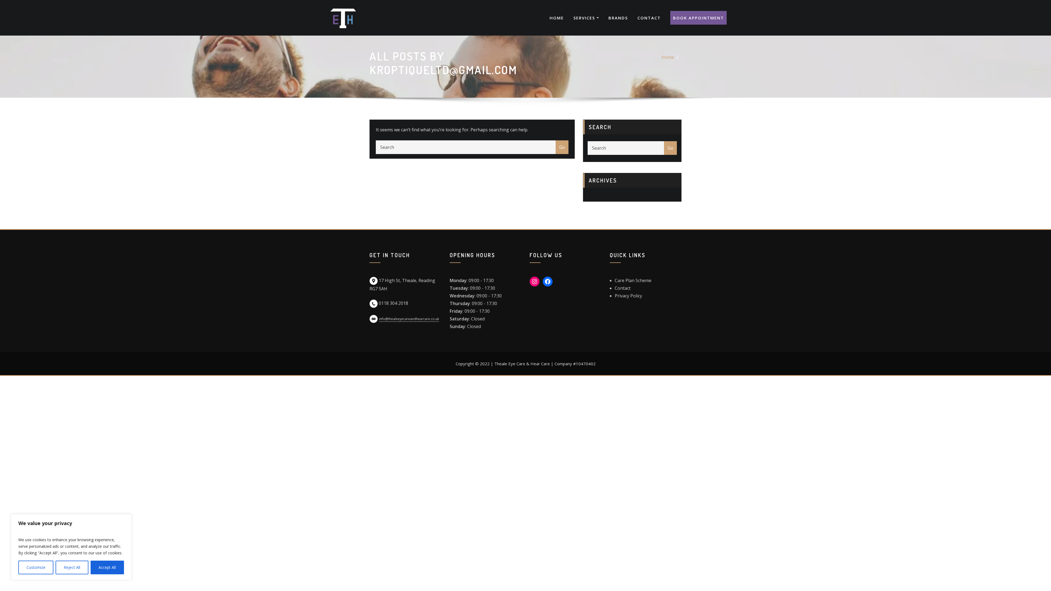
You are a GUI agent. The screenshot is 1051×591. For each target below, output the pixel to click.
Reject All (72, 567)
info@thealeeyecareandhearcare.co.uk (409, 319)
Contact (649, 18)
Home (557, 18)
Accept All (107, 567)
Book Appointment (698, 18)
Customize (36, 567)
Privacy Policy (628, 296)
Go (562, 147)
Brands (618, 18)
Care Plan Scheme (633, 280)
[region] (71, 547)
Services (585, 18)
